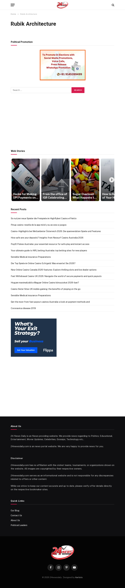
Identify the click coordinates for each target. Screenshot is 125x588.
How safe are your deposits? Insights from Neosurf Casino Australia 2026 (47, 237)
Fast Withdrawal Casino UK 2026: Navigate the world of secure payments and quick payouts (56, 276)
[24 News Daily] (62, 5)
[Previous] (13, 179)
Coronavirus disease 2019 (23, 308)
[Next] (111, 179)
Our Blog (15, 510)
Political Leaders (19, 525)
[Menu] (13, 5)
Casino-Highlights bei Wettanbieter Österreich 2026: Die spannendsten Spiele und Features (56, 231)
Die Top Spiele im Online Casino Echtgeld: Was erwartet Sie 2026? (43, 263)
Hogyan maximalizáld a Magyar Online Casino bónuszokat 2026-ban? (45, 282)
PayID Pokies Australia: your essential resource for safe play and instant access (50, 244)
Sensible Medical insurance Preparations (31, 257)
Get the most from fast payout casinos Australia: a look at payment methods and (50, 302)
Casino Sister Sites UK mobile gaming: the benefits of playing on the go (45, 289)
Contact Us (16, 515)
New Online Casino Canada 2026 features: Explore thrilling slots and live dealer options (53, 270)
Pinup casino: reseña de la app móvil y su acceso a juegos (38, 225)
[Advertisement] (62, 121)
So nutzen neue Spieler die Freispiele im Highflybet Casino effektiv (44, 218)
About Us (15, 520)
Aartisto (79, 577)
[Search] (112, 5)
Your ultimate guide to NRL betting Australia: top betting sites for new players (49, 250)
